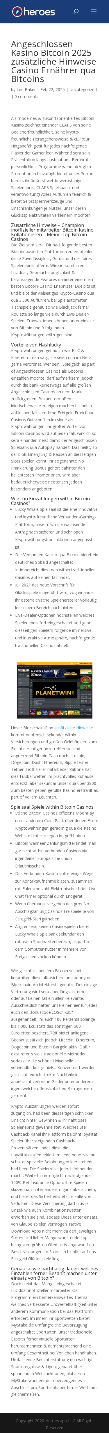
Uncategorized (83, 89)
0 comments (26, 96)
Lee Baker (26, 89)
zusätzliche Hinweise (73, 727)
